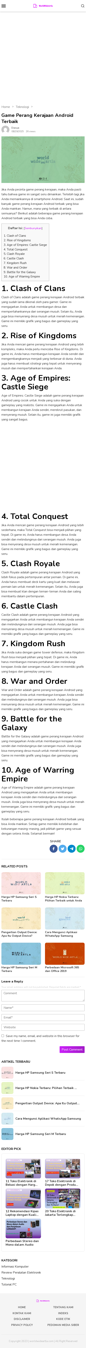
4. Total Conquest (16, 249)
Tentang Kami (63, 1307)
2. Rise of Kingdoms (17, 240)
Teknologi (8, 1278)
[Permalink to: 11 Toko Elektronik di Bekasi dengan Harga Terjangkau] (23, 1168)
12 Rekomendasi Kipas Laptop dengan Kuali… (22, 1213)
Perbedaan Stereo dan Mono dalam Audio (22, 1242)
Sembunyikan (33, 228)
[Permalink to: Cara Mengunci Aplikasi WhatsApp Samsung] (65, 918)
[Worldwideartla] (43, 5)
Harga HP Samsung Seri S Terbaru (19, 898)
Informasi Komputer (15, 1266)
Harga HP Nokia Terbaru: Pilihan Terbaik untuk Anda (63, 898)
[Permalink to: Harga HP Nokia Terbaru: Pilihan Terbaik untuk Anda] (65, 883)
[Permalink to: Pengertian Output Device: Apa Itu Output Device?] (21, 918)
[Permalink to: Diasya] (5, 129)
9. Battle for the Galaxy (20, 272)
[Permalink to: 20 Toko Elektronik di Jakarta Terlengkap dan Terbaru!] (62, 1198)
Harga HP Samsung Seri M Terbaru (19, 969)
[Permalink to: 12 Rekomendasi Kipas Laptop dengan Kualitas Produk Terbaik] (23, 1198)
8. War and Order (15, 268)
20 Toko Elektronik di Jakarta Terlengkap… (60, 1213)
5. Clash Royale (14, 254)
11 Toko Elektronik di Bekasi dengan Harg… (22, 1183)
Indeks (63, 1313)
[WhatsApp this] (81, 849)
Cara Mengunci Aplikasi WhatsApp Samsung (61, 934)
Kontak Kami (22, 1313)
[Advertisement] (43, 56)
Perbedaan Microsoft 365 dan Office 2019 (62, 969)
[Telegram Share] (72, 849)
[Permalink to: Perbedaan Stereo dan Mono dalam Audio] (23, 1228)
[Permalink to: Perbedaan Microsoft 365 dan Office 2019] (65, 954)
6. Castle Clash (14, 258)
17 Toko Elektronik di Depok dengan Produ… (61, 1183)
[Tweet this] (63, 849)
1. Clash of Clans (15, 236)
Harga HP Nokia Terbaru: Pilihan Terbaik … (46, 1088)
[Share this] (54, 849)
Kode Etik (63, 1319)
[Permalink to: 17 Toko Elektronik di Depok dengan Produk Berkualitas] (62, 1168)
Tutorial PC (9, 1284)
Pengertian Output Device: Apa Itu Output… (47, 1103)
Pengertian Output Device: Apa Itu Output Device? (19, 934)
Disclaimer (22, 1319)
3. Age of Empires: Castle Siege (25, 245)
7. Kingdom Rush (15, 263)
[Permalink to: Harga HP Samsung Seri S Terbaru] (21, 883)
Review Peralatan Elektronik (21, 1272)
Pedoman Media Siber (63, 1325)
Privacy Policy (22, 1325)
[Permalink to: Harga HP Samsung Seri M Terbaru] (21, 954)
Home (22, 1307)
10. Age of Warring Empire (22, 277)
